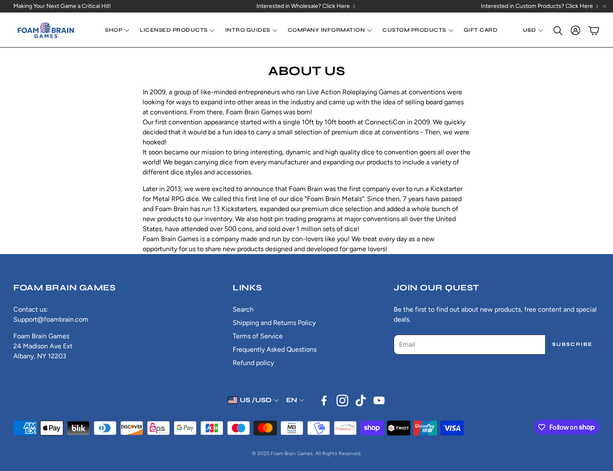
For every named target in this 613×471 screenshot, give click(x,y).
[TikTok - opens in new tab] (361, 400)
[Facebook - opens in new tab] (324, 400)
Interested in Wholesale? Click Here (303, 6)
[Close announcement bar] (604, 6)
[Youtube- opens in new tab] (379, 400)
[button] (557, 30)
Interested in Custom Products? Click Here (537, 6)
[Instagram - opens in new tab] (342, 400)
